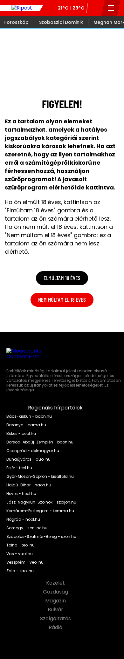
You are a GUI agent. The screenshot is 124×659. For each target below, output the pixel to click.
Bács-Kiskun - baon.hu (29, 416)
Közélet (56, 583)
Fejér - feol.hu (19, 467)
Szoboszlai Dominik (61, 22)
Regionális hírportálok (56, 408)
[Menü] (111, 8)
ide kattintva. (95, 187)
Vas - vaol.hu (19, 553)
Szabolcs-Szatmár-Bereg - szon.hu (41, 536)
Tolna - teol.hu (20, 545)
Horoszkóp (16, 22)
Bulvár (56, 610)
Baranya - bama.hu (26, 425)
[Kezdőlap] (21, 8)
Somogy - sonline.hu (26, 528)
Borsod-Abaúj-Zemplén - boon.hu (39, 442)
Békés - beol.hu (21, 433)
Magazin (56, 601)
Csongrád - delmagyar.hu (32, 450)
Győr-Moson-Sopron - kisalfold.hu (40, 476)
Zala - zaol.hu (20, 570)
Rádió (56, 627)
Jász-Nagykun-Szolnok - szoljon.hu (41, 502)
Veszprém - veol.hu (25, 562)
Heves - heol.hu (21, 493)
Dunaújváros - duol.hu (28, 459)
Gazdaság (56, 592)
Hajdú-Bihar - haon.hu (28, 485)
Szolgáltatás (56, 618)
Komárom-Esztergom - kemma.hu (40, 510)
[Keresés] (95, 8)
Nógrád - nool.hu (23, 519)
